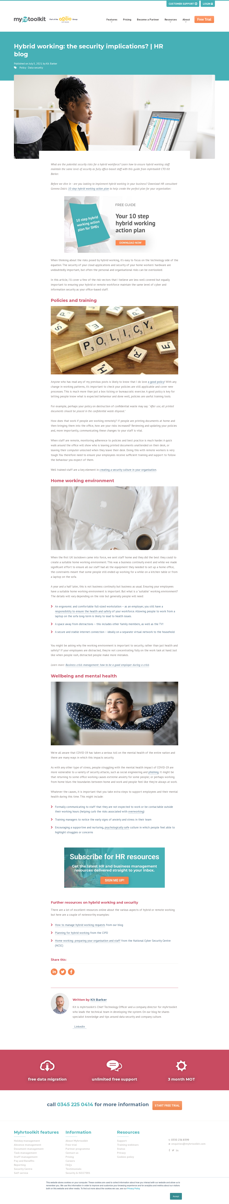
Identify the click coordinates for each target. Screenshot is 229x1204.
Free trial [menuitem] (71, 1144)
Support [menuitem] (122, 1140)
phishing (153, 772)
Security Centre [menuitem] (23, 1168)
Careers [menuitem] (70, 1160)
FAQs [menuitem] (69, 1164)
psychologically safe (117, 827)
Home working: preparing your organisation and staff (87, 940)
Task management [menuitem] (25, 1152)
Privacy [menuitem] (121, 1152)
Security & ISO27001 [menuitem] (78, 1173)
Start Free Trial (167, 1105)
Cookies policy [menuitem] (125, 1156)
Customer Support (182, 3)
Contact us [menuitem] (72, 1152)
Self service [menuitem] (21, 1173)
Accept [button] (176, 1196)
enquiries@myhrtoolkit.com (188, 1143)
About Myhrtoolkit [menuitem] (77, 1140)
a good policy (156, 382)
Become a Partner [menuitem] (148, 19)
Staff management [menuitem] (26, 1156)
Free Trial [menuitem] (204, 19)
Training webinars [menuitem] (128, 1144)
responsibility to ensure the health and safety (83, 611)
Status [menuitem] (121, 1148)
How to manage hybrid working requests (80, 925)
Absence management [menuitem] (27, 1144)
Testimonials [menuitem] (73, 1168)
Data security (35, 67)
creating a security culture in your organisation (128, 470)
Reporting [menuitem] (20, 1164)
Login (207, 3)
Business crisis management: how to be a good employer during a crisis (107, 665)
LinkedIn (79, 1026)
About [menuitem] (186, 19)
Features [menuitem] (111, 19)
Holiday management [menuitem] (27, 1140)
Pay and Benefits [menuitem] (24, 1160)
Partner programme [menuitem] (78, 1148)
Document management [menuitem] (29, 1148)
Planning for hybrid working (72, 933)
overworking (136, 811)
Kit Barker (51, 63)
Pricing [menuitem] (127, 19)
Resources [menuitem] (171, 19)
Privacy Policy (133, 1188)
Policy (22, 67)
